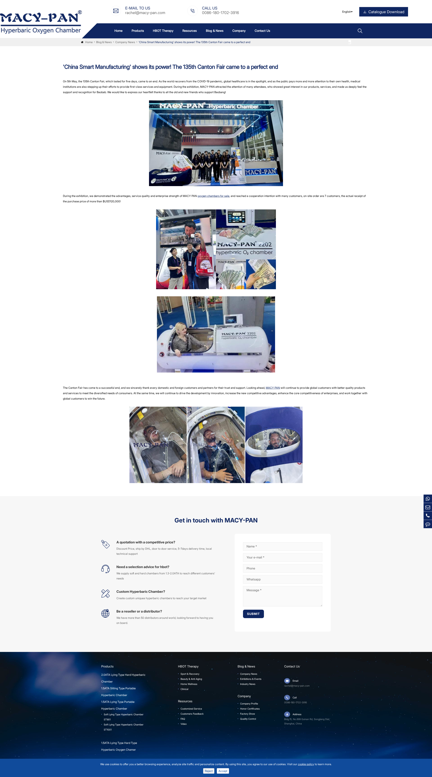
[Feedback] (428, 524)
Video (184, 723)
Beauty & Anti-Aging (191, 678)
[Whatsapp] (428, 499)
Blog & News (214, 30)
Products (138, 30)
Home (118, 30)
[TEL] (428, 515)
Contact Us (262, 30)
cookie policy (306, 764)
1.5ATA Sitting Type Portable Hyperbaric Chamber (118, 692)
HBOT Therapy (163, 30)
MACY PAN (273, 387)
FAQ (183, 718)
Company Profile (249, 703)
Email (295, 680)
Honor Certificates (250, 708)
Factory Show (247, 713)
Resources (189, 30)
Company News (125, 42)
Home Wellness (189, 684)
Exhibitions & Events (250, 678)
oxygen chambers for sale (213, 196)
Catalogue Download (386, 12)
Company (239, 30)
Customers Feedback (192, 713)
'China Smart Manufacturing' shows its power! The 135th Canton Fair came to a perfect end (194, 42)
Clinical (184, 689)
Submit (253, 614)
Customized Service (191, 708)
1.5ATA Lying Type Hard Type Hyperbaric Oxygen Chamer (119, 746)
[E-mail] (428, 507)
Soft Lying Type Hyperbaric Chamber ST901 (123, 717)
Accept (223, 771)
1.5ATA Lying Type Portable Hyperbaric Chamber (117, 705)
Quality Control (248, 718)
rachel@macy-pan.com (145, 12)
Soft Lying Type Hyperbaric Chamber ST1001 (123, 727)
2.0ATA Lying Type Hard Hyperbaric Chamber (123, 678)
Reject (209, 771)
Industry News (247, 684)
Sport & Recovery (190, 673)
